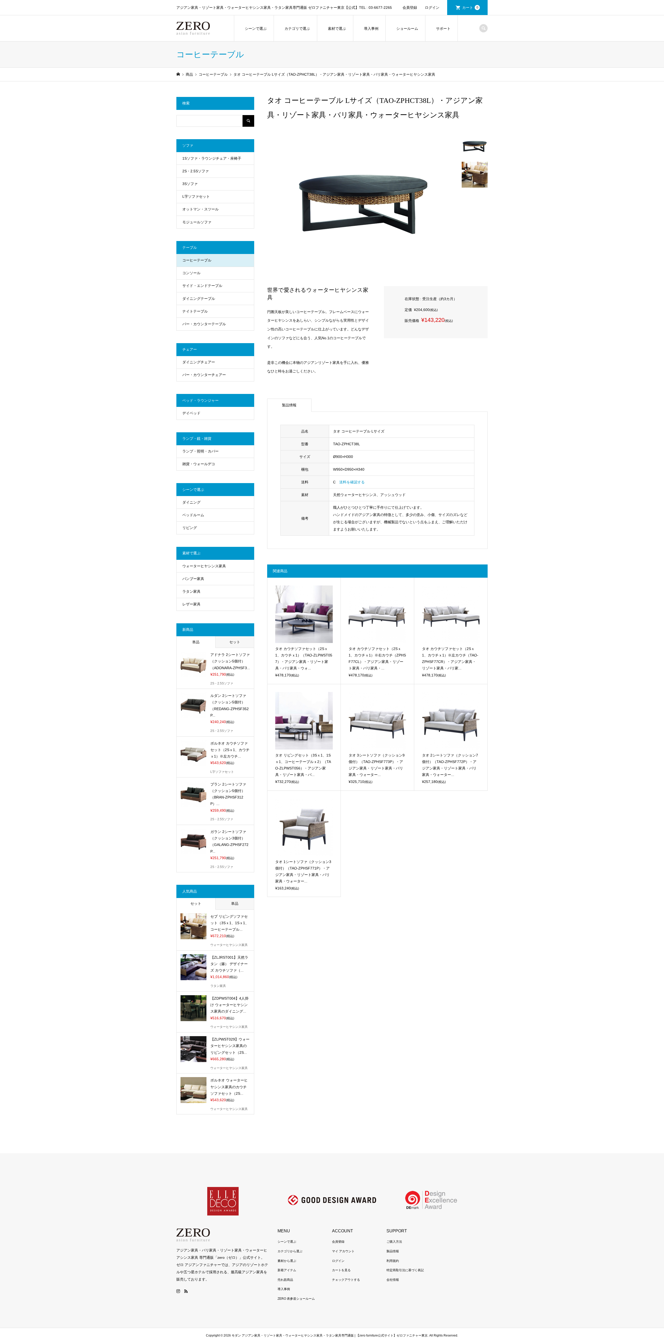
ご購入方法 (394, 1241)
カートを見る (341, 1270)
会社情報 (392, 1280)
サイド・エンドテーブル (202, 286)
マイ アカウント (343, 1251)
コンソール (191, 273)
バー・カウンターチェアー (204, 375)
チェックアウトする (346, 1280)
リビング (189, 528)
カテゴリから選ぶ (290, 1251)
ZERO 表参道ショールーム (296, 1298)
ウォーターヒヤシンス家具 (204, 566)
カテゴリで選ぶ (297, 28)
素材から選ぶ (287, 1261)
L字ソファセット (196, 196)
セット (234, 642)
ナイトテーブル (195, 311)
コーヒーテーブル (196, 260)
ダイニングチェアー (198, 362)
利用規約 (392, 1261)
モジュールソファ (196, 222)
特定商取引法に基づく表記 (405, 1270)
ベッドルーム (193, 515)
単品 (195, 642)
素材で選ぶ (337, 28)
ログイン (432, 7)
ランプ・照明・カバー (200, 451)
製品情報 (289, 405)
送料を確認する (352, 482)
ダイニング (191, 502)
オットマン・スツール (200, 209)
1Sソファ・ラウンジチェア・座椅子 (211, 158)
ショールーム (407, 28)
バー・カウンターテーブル (204, 324)
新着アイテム (287, 1270)
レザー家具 (191, 604)
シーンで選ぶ (255, 28)
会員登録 (410, 7)
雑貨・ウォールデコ (198, 464)
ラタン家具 (191, 591)
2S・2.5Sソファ (195, 171)
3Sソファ (190, 184)
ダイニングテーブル (198, 298)
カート (470, 7)
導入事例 (371, 28)
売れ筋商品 (285, 1280)
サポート (443, 28)
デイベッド (191, 413)
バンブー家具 (193, 579)
